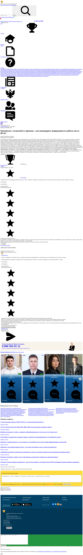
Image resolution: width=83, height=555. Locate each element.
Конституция (57, 71)
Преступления (63, 73)
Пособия (51, 73)
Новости (10, 73)
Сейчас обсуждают (12, 21)
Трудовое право (74, 74)
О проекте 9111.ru (45, 499)
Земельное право (76, 70)
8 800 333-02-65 (49, 484)
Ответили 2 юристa (5, 429)
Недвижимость (69, 72)
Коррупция (73, 71)
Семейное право (20, 74)
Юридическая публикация (43, 76)
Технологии (68, 74)
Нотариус (15, 73)
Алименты (26, 69)
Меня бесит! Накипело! (37, 72)
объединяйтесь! (13, 3)
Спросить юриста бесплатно (7, 17)
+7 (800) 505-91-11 (6, 520)
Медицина (29, 72)
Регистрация (21, 352)
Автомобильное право (11, 69)
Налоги (58, 72)
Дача (15, 70)
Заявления (70, 70)
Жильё (49, 70)
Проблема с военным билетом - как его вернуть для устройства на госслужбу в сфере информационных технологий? (33, 442)
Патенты (39, 73)
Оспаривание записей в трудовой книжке (13, 413)
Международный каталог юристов (9, 497)
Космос (77, 71)
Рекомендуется (4, 165)
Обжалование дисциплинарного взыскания (11, 415)
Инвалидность (12, 71)
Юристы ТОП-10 (4, 21)
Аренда (40, 69)
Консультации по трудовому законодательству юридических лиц (66, 410)
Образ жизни (20, 73)
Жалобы (40, 70)
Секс (15, 74)
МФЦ (55, 72)
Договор (19, 70)
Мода (44, 72)
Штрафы (22, 76)
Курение (15, 72)
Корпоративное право (66, 71)
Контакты (64, 497)
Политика (47, 73)
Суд (60, 74)
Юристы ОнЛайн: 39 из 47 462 (8, 352)
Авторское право (20, 69)
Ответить (3, 154)
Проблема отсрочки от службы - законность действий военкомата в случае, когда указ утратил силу (29, 432)
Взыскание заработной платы (8, 408)
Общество (31, 73)
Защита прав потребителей (62, 70)
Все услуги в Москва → (6, 416)
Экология (26, 76)
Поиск (16, 352)
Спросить (11, 401)
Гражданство (11, 70)
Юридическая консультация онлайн (8, 5)
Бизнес (57, 69)
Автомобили (3, 69)
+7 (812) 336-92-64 (6, 523)
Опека (35, 73)
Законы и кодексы (45, 497)
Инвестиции (19, 71)
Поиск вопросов (26, 499)
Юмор (35, 76)
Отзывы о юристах (6, 499)
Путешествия (74, 73)
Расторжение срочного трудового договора (66, 408)
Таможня (63, 74)
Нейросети (75, 72)
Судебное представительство (38, 409)
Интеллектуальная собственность (29, 71)
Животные (44, 70)
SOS (1, 23)
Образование (26, 73)
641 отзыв (23, 177)
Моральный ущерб (49, 72)
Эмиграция (31, 76)
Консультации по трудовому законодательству (42, 415)
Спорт (45, 74)
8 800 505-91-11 (4, 255)
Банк (49, 69)
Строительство (56, 74)
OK (1, 553)
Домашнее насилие (28, 70)
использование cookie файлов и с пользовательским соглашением (51, 551)
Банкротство (53, 69)
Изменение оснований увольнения (9, 413)
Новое (19, 21)
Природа (69, 73)
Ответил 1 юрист (4, 424)
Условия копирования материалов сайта (14, 518)
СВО (13, 74)
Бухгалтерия (62, 69)
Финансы (10, 76)
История (46, 71)
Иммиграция (6, 71)
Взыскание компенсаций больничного (11, 409)
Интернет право (40, 71)
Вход (2, 19)
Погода (43, 73)
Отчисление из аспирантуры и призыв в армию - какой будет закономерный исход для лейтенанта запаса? (31, 437)
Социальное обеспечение (30, 74)
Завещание (53, 70)
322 (10, 489)
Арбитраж (36, 69)
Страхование (50, 74)
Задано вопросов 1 (5, 126)
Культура (11, 72)
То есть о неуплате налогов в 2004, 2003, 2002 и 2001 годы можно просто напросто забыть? (26, 427)
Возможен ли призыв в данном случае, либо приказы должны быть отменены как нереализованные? (29, 457)
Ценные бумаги (16, 76)
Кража (80, 71)
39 (8, 487)
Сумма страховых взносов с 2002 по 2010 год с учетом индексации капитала (22, 422)
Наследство (63, 72)
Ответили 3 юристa (5, 454)
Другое (34, 70)
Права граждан (56, 73)
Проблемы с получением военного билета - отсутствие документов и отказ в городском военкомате (28, 447)
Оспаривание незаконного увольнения (16, 411)
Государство (5, 70)
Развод (78, 73)
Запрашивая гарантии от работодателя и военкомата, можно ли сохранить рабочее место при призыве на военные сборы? (35, 452)
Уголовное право (4, 76)
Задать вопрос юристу (5, 245)
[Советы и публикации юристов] (2, 2)
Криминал (6, 72)
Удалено (2, 166)
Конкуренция (51, 71)
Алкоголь (31, 69)
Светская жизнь (8, 74)
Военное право (68, 69)
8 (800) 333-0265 (38, 21)
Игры (2, 71)
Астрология (45, 69)
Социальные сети (40, 74)
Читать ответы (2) (9, 154)
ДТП (37, 70)
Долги (22, 70)
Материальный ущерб (22, 72)
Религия (2, 74)
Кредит (2, 72)
